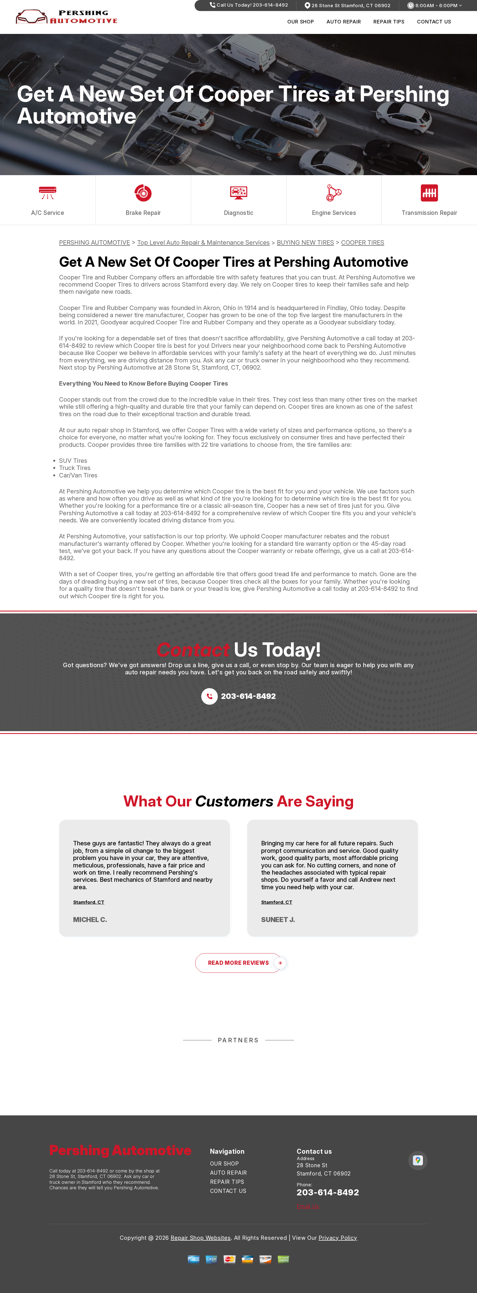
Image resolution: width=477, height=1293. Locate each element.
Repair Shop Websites (201, 1238)
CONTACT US (434, 22)
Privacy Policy (338, 1238)
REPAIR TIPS (389, 22)
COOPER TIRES (362, 242)
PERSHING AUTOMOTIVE (94, 242)
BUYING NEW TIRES (305, 242)
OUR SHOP (300, 22)
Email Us (308, 1206)
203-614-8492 (180, 513)
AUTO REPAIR (344, 22)
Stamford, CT (88, 902)
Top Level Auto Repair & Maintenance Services (203, 242)
